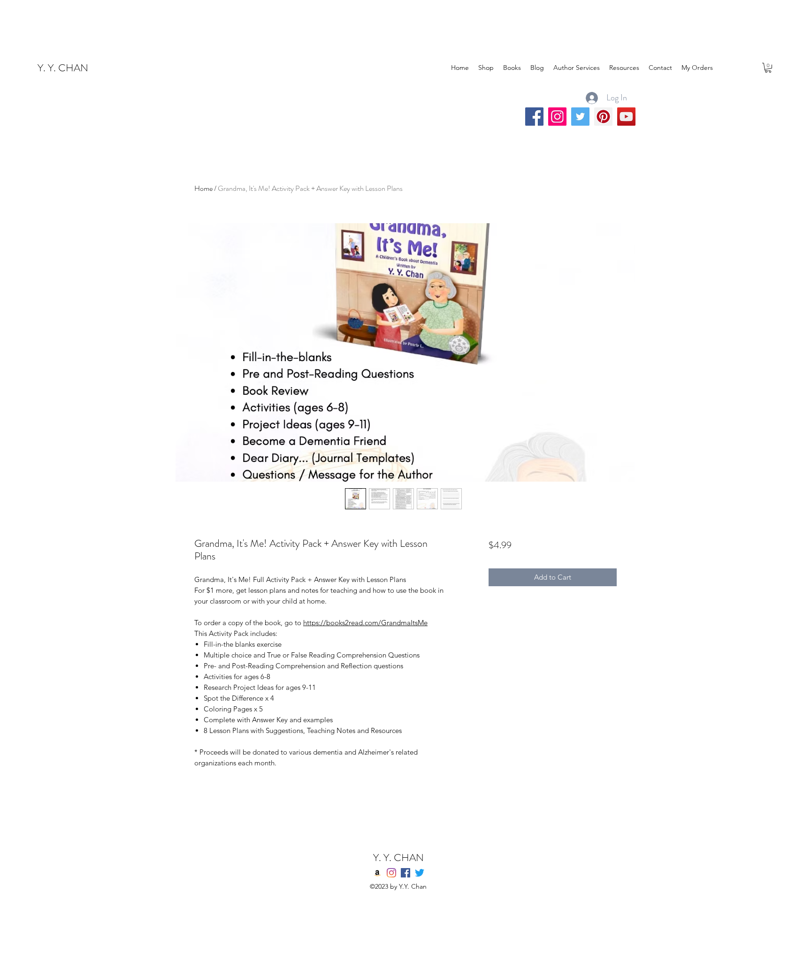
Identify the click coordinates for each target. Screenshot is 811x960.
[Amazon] (377, 872)
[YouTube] (626, 116)
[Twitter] (580, 116)
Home (203, 188)
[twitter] (419, 872)
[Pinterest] (603, 116)
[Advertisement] (171, 21)
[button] (768, 68)
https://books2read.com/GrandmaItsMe (365, 622)
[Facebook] (534, 116)
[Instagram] (557, 116)
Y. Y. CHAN (63, 67)
